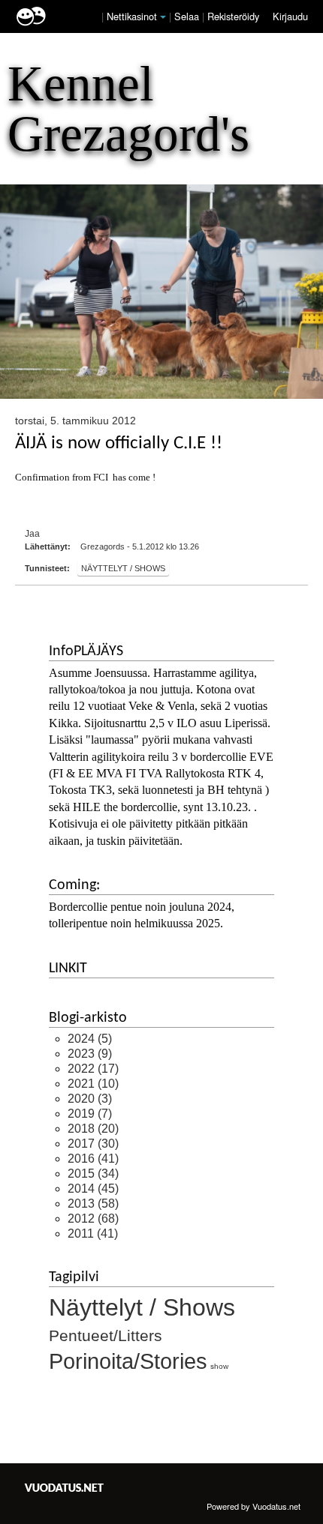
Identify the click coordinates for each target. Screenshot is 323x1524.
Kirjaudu (290, 16)
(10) (93, 1083)
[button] (163, 17)
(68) (93, 1218)
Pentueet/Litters (105, 1335)
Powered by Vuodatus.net (253, 1506)
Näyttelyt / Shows (123, 568)
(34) (93, 1173)
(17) (93, 1068)
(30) (93, 1143)
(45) (93, 1188)
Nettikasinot (132, 16)
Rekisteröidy (233, 16)
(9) (90, 1053)
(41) (93, 1158)
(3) (90, 1098)
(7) (90, 1113)
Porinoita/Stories (128, 1361)
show (219, 1366)
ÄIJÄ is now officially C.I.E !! (118, 443)
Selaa (188, 16)
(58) (93, 1203)
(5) (90, 1038)
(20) (93, 1128)
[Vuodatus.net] (65, 1488)
